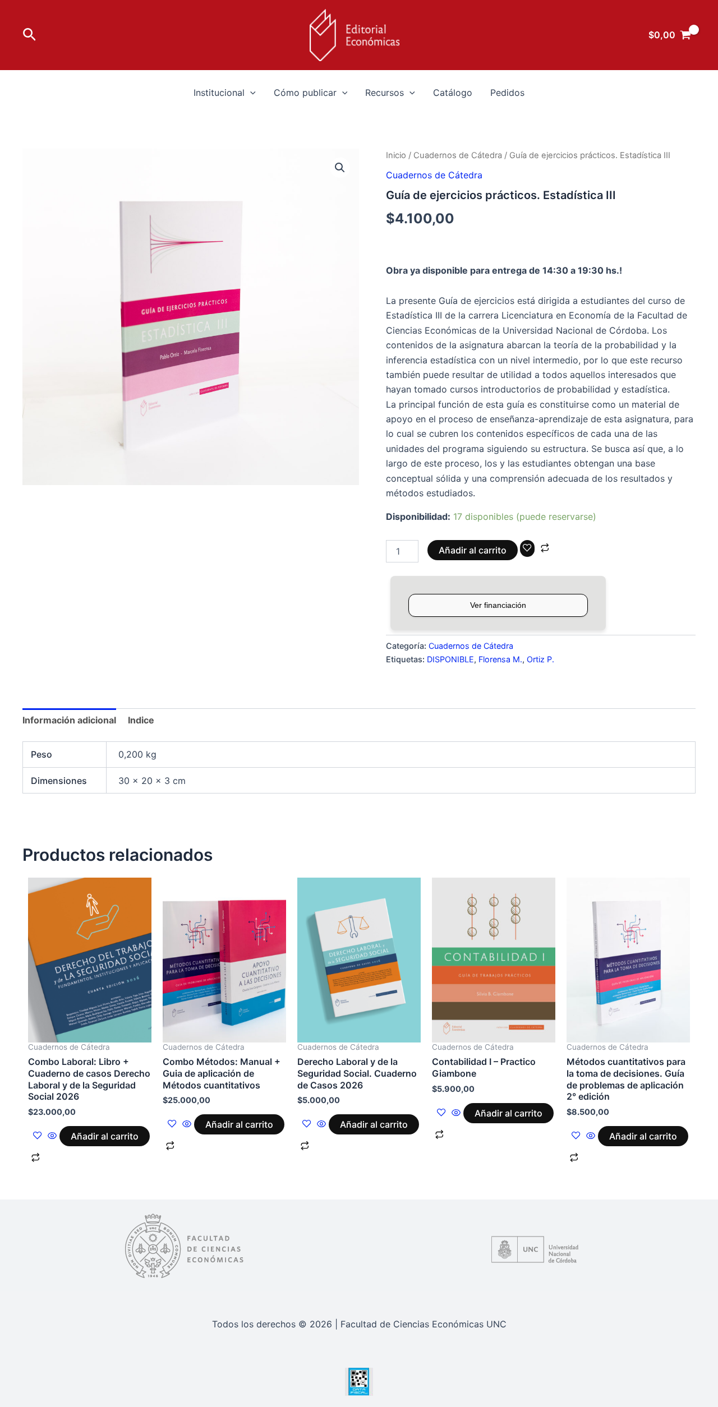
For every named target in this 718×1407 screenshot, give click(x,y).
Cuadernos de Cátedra (457, 155)
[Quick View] (52, 1136)
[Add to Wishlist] (527, 548)
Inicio (396, 155)
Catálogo (452, 92)
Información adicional (69, 720)
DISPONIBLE (450, 659)
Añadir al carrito (473, 550)
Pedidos (507, 92)
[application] (250, 92)
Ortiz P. (540, 659)
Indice (141, 720)
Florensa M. (500, 659)
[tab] (69, 720)
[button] (29, 35)
